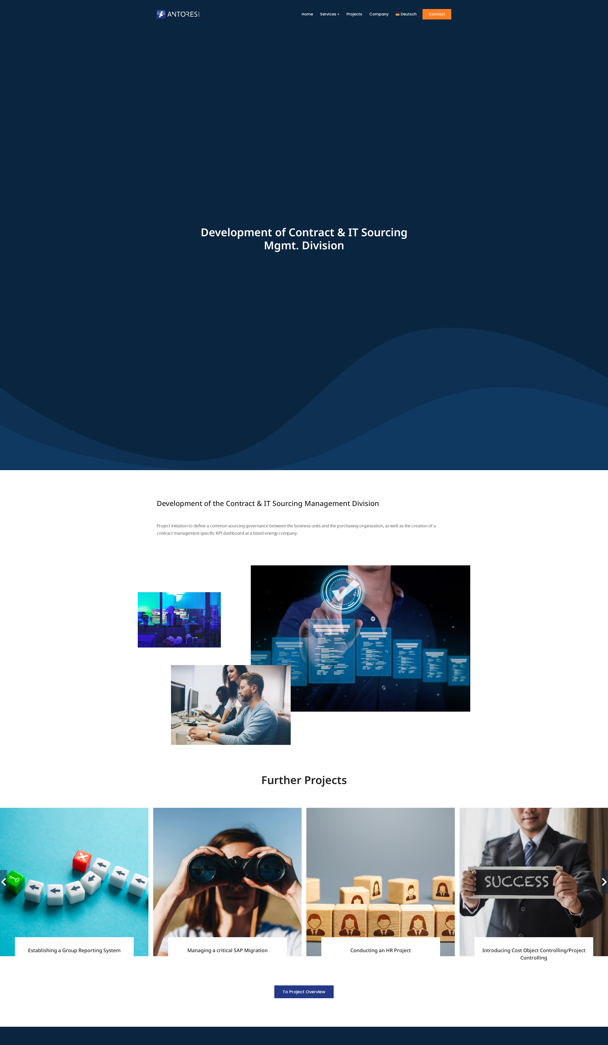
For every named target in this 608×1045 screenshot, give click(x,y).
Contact (437, 14)
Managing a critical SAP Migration (227, 950)
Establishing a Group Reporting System (74, 950)
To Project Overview (304, 992)
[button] (3, 882)
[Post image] (74, 882)
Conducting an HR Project (380, 950)
